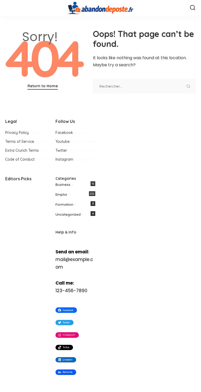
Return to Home (42, 85)
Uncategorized (68, 214)
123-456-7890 (71, 290)
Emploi (61, 194)
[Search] (192, 8)
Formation (64, 204)
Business (62, 184)
